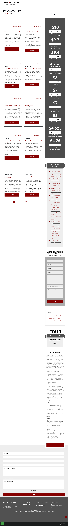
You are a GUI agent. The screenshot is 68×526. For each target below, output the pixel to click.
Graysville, (48, 511)
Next (26, 201)
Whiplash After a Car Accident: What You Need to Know (56, 237)
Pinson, (35, 511)
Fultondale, (43, 511)
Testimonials (40, 3)
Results (35, 3)
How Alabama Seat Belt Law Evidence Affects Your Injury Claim (56, 185)
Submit (55, 301)
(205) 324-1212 (55, 502)
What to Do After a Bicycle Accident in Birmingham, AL (56, 202)
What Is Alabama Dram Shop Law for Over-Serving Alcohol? (56, 213)
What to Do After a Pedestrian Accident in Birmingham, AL (55, 207)
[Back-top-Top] (66, 517)
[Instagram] (26, 504)
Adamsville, (16, 511)
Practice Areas (30, 3)
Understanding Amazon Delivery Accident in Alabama (55, 197)
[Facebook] (22, 504)
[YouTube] (24, 504)
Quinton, (39, 511)
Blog (50, 3)
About (45, 3)
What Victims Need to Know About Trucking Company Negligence (55, 232)
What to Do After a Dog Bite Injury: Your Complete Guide (56, 242)
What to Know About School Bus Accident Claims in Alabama (55, 180)
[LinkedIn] (30, 504)
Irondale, (29, 511)
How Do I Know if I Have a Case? (56, 318)
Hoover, (25, 511)
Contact (53, 3)
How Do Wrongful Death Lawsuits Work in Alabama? (56, 218)
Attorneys (24, 3)
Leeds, (32, 511)
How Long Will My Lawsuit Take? (55, 320)
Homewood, (21, 511)
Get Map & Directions (40, 505)
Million (55, 31)
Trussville (52, 511)
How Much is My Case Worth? (55, 315)
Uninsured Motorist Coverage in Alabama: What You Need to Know (56, 226)
